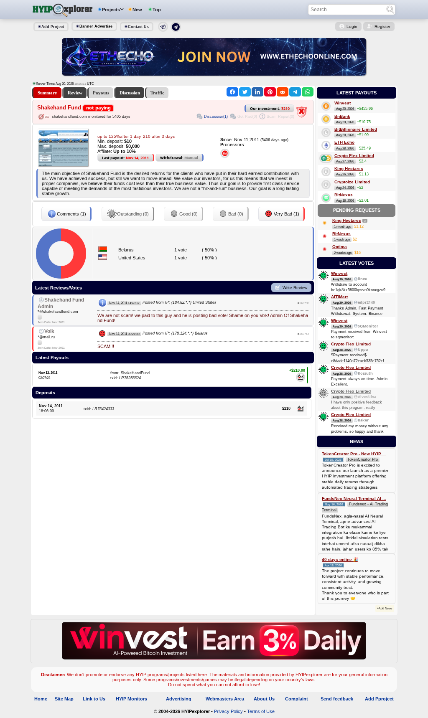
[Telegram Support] (163, 30)
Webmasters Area (225, 698)
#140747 (303, 333)
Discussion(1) (216, 116)
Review (75, 92)
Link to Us (94, 698)
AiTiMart (339, 296)
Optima (339, 246)
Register (382, 26)
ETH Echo (344, 142)
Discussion (130, 92)
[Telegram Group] (176, 30)
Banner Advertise (95, 26)
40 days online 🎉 (340, 559)
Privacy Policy (228, 711)
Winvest (342, 103)
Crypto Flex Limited (354, 155)
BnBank (342, 116)
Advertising (178, 698)
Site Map (64, 698)
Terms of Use (261, 711)
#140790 (303, 303)
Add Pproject (379, 698)
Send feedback (337, 698)
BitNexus (343, 195)
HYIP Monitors (131, 698)
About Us (264, 698)
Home (40, 698)
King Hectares (348, 168)
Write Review (295, 287)
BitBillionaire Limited (355, 129)
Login (351, 26)
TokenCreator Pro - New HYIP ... (354, 454)
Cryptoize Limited (352, 182)
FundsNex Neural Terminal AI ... (354, 498)
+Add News (384, 608)
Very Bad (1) (286, 213)
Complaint (296, 698)
